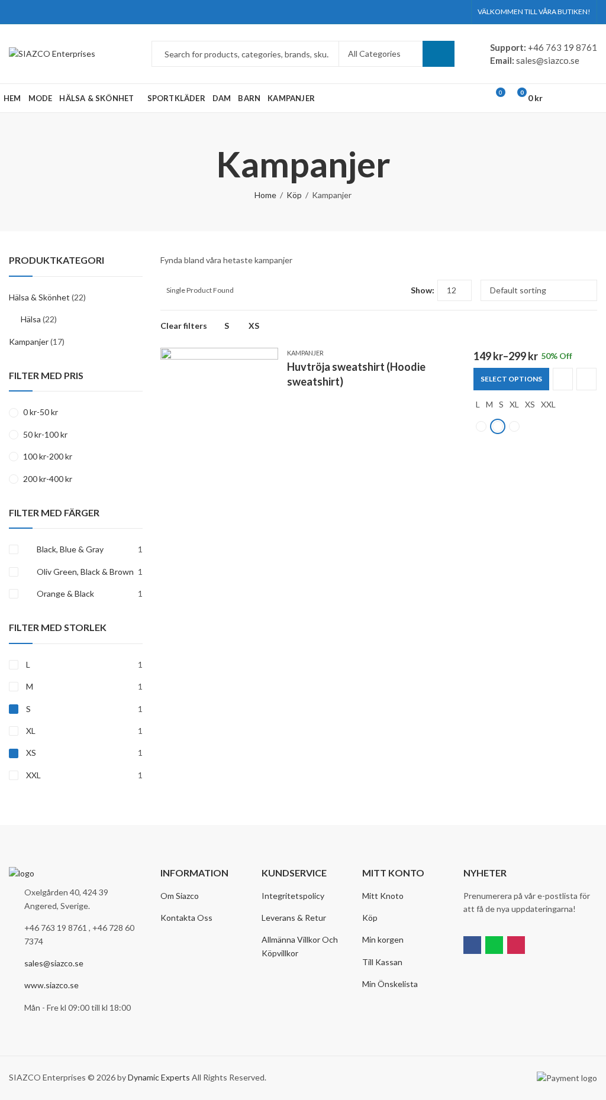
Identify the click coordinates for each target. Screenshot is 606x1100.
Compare (563, 379)
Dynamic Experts (159, 1077)
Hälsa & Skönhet (39, 297)
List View (397, 290)
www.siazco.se (51, 985)
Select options (511, 378)
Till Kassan (382, 962)
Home (265, 195)
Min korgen (383, 939)
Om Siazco (179, 896)
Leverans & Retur (294, 918)
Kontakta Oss (186, 918)
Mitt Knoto (383, 896)
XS (254, 326)
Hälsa (31, 319)
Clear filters (183, 326)
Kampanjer (305, 353)
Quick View (586, 379)
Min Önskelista (390, 984)
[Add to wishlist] (268, 358)
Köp (294, 195)
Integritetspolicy (293, 896)
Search (438, 54)
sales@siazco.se (53, 963)
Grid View (380, 290)
